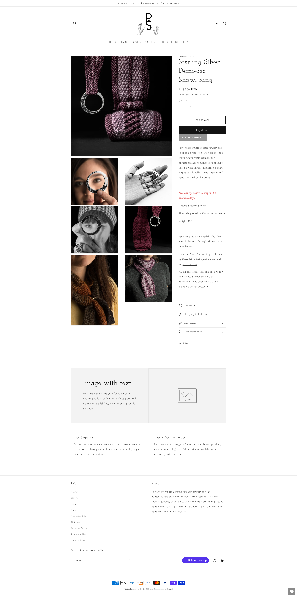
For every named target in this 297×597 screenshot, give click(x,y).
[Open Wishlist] (291, 591)
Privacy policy (78, 534)
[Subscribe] (129, 560)
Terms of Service (80, 528)
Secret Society (78, 516)
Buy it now (202, 130)
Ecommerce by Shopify (163, 589)
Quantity (183, 100)
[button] (75, 23)
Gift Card (76, 522)
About (74, 504)
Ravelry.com (190, 264)
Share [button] (185, 343)
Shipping (183, 94)
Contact (75, 498)
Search (74, 492)
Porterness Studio (137, 589)
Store (74, 510)
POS (147, 589)
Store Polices (78, 540)
